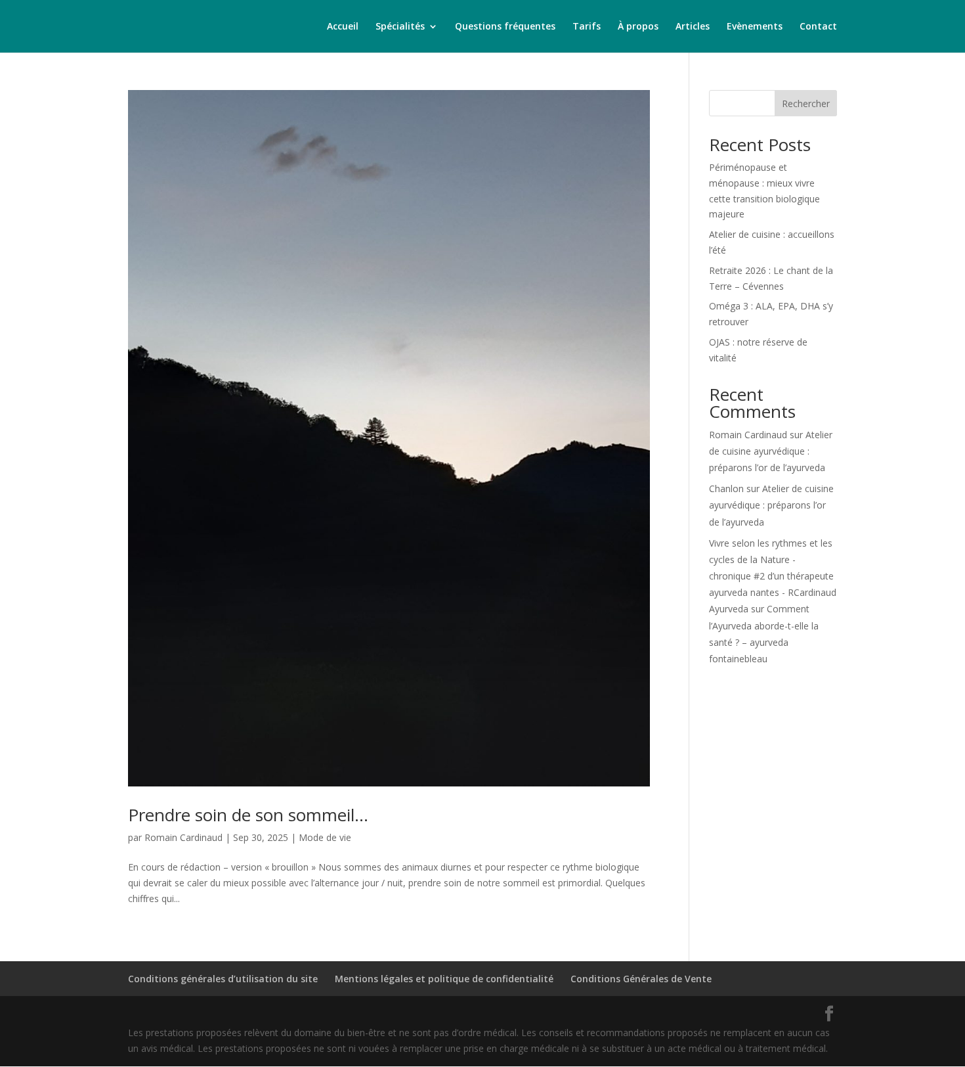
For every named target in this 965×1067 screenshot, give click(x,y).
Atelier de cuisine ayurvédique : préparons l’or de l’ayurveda (770, 451)
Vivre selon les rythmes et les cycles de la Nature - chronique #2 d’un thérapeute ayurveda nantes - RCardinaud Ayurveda (772, 576)
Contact (818, 27)
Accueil (342, 27)
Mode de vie (325, 837)
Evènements (755, 27)
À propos (638, 27)
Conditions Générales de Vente (641, 978)
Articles (693, 27)
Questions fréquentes (505, 27)
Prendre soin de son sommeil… (248, 815)
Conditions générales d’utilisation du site (223, 978)
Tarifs (586, 27)
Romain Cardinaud (183, 837)
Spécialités (400, 27)
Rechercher (806, 103)
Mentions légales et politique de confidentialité (444, 978)
